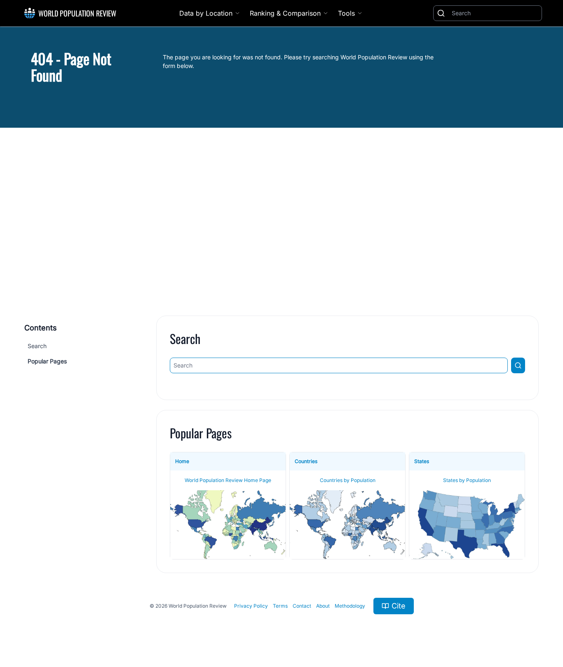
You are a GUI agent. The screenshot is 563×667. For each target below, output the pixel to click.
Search (37, 345)
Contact (302, 606)
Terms (280, 606)
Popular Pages (47, 361)
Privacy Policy (251, 606)
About (323, 606)
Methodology (350, 606)
